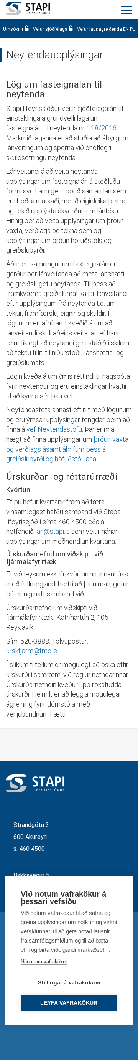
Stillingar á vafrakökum (69, 983)
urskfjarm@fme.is (31, 651)
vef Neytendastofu (54, 429)
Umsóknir (14, 29)
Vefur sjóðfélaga (50, 29)
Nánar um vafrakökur (44, 961)
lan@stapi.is (52, 531)
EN (126, 29)
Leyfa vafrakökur (68, 1003)
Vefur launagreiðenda (99, 29)
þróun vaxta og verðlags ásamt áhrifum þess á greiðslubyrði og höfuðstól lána (67, 449)
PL (132, 29)
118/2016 (102, 128)
